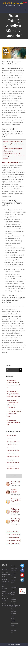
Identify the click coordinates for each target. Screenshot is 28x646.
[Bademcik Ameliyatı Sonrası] (8, 491)
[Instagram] (22, 580)
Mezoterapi (15, 543)
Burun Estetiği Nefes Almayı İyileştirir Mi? (15, 520)
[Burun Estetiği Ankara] (8, 483)
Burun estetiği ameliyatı (10, 162)
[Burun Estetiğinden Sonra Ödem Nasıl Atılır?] (8, 511)
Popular (14, 476)
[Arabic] (22, 2)
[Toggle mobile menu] (25, 10)
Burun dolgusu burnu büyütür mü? (16, 500)
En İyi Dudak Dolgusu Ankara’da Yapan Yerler (14, 414)
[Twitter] (22, 566)
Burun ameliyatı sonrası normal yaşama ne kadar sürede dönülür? (14, 156)
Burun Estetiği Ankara (15, 482)
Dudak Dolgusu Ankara (13, 540)
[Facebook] (22, 570)
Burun (8, 534)
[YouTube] (22, 575)
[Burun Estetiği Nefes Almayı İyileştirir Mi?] (8, 521)
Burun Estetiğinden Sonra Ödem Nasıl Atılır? (15, 510)
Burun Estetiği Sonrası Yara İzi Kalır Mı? (13, 422)
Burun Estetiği (16, 534)
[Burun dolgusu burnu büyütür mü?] (8, 501)
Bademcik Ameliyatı (12, 531)
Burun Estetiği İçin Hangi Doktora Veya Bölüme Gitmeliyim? (13, 394)
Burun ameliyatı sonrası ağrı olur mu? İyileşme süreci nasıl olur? (13, 144)
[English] (24, 2)
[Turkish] (26, 2)
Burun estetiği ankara (13, 537)
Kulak (8, 543)
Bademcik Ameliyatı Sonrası (14, 491)
